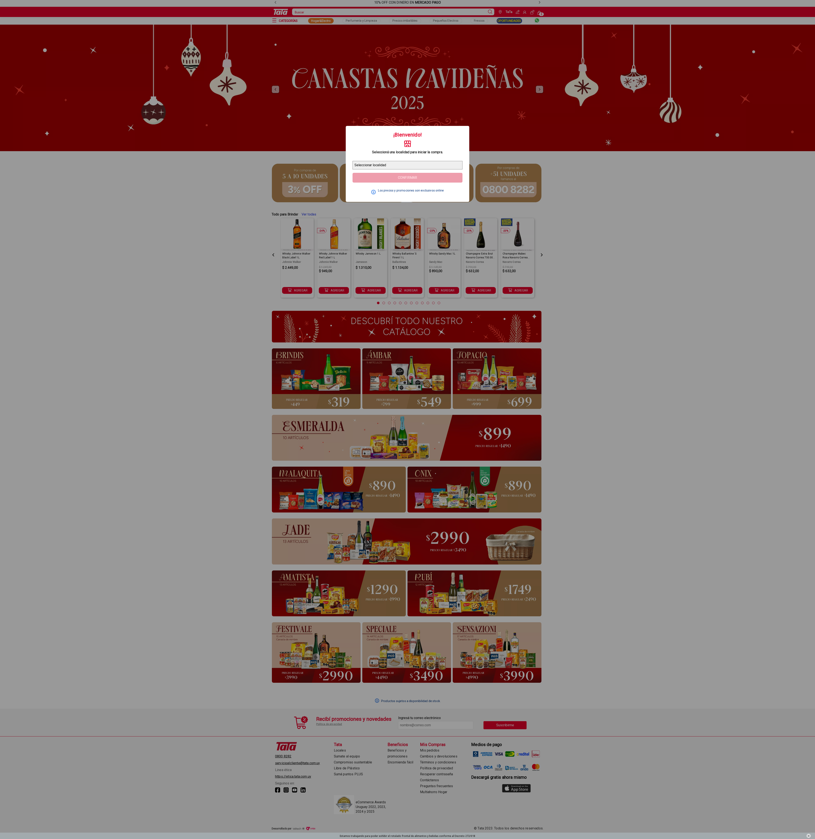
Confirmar (407, 178)
